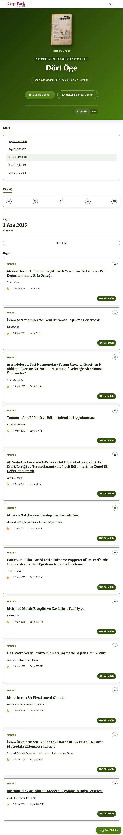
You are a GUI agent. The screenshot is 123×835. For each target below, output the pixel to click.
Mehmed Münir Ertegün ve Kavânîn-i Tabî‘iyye (45, 609)
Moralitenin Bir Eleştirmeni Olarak (35, 698)
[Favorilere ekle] (115, 263)
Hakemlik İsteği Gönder (80, 94)
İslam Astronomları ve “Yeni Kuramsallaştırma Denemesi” (53, 320)
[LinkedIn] (88, 201)
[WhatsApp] (35, 201)
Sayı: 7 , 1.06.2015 (18, 165)
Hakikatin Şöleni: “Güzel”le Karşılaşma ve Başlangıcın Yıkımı (56, 653)
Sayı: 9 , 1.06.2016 (18, 149)
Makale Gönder (41, 94)
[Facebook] (9, 201)
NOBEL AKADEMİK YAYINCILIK (68, 59)
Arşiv (6, 127)
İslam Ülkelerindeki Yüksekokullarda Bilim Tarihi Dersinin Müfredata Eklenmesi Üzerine (55, 744)
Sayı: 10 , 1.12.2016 (18, 141)
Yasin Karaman (29, 798)
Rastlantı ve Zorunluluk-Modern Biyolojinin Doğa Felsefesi (55, 791)
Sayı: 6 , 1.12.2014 (17, 172)
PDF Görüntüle (106, 298)
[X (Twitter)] (61, 201)
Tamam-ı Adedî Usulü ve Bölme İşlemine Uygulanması (51, 418)
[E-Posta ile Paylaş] (114, 201)
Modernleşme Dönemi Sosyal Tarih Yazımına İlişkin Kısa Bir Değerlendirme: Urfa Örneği (56, 273)
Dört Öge (61, 67)
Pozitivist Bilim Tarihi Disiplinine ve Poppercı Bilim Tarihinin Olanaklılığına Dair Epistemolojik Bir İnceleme (57, 562)
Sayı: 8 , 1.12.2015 (18, 157)
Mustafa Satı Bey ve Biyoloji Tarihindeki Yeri (43, 515)
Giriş (111, 4)
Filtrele (63, 243)
